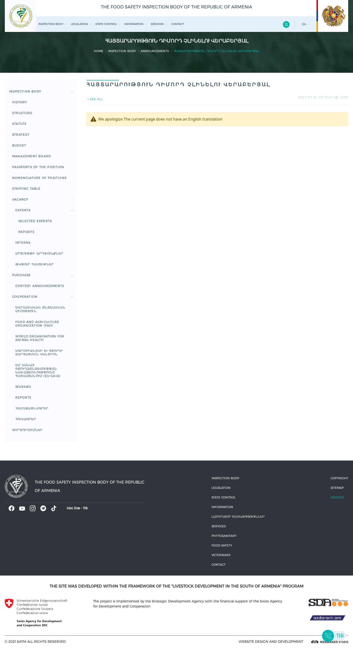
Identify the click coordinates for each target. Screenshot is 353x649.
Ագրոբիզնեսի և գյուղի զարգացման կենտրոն (39, 352)
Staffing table (26, 188)
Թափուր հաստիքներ (34, 264)
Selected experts (35, 221)
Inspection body (50, 24)
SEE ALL (96, 99)
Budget (19, 145)
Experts (22, 210)
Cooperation (24, 296)
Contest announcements (39, 286)
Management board (31, 156)
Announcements (155, 51)
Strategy (21, 134)
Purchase (21, 275)
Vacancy (20, 199)
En (304, 24)
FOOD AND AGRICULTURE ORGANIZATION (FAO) (37, 323)
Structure (22, 113)
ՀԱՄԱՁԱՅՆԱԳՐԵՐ (32, 408)
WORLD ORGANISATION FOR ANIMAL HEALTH (39, 338)
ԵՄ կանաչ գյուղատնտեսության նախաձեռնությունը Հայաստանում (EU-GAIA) (38, 370)
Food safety (222, 545)
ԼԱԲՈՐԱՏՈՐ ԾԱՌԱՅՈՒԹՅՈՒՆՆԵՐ (238, 516)
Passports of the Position (38, 167)
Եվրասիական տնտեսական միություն (40, 309)
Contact (177, 24)
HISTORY (19, 102)
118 (85, 508)
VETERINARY (221, 555)
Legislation (79, 24)
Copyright (339, 478)
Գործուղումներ (27, 430)
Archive (337, 497)
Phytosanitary (224, 536)
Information (133, 24)
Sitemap (337, 488)
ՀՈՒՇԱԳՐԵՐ (25, 419)
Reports (26, 232)
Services (157, 24)
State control (106, 24)
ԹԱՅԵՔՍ (23, 386)
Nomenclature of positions (39, 178)
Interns (22, 242)
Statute (19, 124)
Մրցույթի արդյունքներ (39, 253)
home (98, 51)
